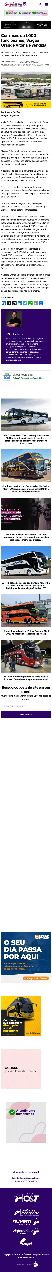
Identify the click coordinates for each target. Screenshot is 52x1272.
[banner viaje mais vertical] (26, 1122)
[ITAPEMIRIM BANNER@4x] (21, 1016)
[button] (40, 4)
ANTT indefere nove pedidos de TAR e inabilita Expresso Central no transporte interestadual (26, 678)
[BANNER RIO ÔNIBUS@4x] (26, 957)
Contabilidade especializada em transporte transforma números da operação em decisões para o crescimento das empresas (26, 537)
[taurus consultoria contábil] (26, 25)
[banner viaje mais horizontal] (26, 13)
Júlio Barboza (10, 62)
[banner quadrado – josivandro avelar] (21, 1069)
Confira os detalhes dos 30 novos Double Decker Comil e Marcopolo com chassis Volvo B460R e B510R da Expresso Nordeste (26, 489)
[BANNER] (26, 104)
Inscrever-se (26, 714)
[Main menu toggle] (46, 4)
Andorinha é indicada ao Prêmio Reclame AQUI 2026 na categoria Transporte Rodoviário (26, 632)
